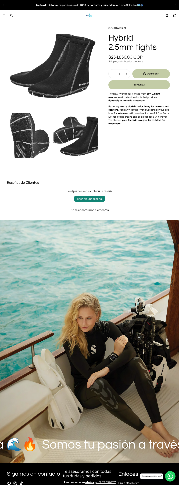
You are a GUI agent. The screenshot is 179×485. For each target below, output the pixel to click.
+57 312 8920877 (100, 482)
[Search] (11, 15)
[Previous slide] (4, 5)
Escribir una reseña (89, 198)
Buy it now (139, 84)
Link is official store (128, 482)
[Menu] (4, 15)
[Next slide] (175, 5)
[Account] (167, 15)
